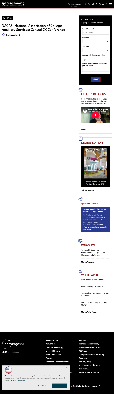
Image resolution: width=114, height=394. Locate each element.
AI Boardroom (52, 340)
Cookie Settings (41, 386)
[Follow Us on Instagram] (100, 4)
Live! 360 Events (53, 351)
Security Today (85, 361)
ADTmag (82, 340)
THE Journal (84, 368)
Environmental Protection (90, 347)
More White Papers (89, 312)
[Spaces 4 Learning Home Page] (13, 4)
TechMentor (51, 365)
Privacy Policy (100, 55)
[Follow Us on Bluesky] (93, 4)
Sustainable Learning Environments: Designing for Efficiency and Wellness (93, 252)
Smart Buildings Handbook (92, 286)
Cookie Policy (21, 380)
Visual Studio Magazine (89, 372)
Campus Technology (54, 347)
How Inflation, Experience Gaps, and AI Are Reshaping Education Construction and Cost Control (94, 101)
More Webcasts (87, 262)
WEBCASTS (88, 245)
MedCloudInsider (53, 354)
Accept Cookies (60, 386)
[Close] (66, 367)
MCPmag (83, 351)
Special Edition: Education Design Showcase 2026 (95, 182)
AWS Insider (51, 343)
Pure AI (49, 358)
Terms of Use (70, 386)
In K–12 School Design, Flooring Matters (94, 303)
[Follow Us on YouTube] (103, 4)
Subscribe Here (87, 190)
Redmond (83, 358)
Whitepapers (90, 275)
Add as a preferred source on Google (76, 4)
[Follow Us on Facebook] (96, 4)
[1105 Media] (13, 364)
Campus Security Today (89, 343)
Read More (87, 229)
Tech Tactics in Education (89, 365)
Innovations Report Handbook (93, 279)
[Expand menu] (111, 4)
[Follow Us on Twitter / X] (89, 4)
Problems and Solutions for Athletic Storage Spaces (94, 210)
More (83, 129)
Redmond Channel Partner (57, 361)
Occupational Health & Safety (91, 354)
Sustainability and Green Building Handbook (95, 294)
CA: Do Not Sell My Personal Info (88, 386)
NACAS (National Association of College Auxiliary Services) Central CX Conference (33, 27)
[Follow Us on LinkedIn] (86, 4)
